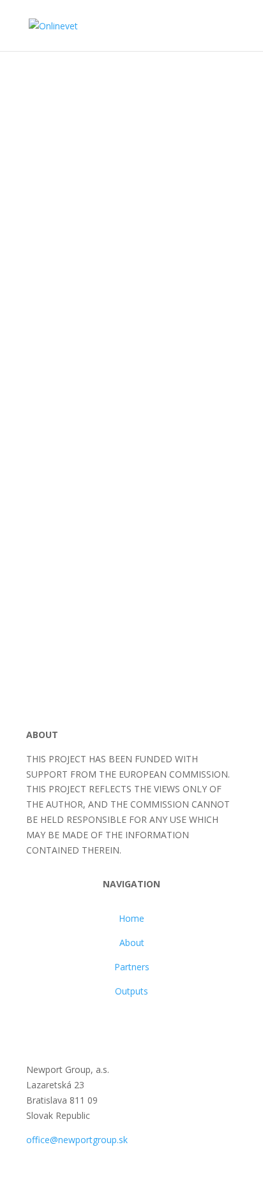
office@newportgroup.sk (77, 1140)
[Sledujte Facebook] (36, 1027)
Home (131, 918)
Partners (131, 967)
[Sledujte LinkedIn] (62, 1027)
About (131, 942)
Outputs (131, 991)
